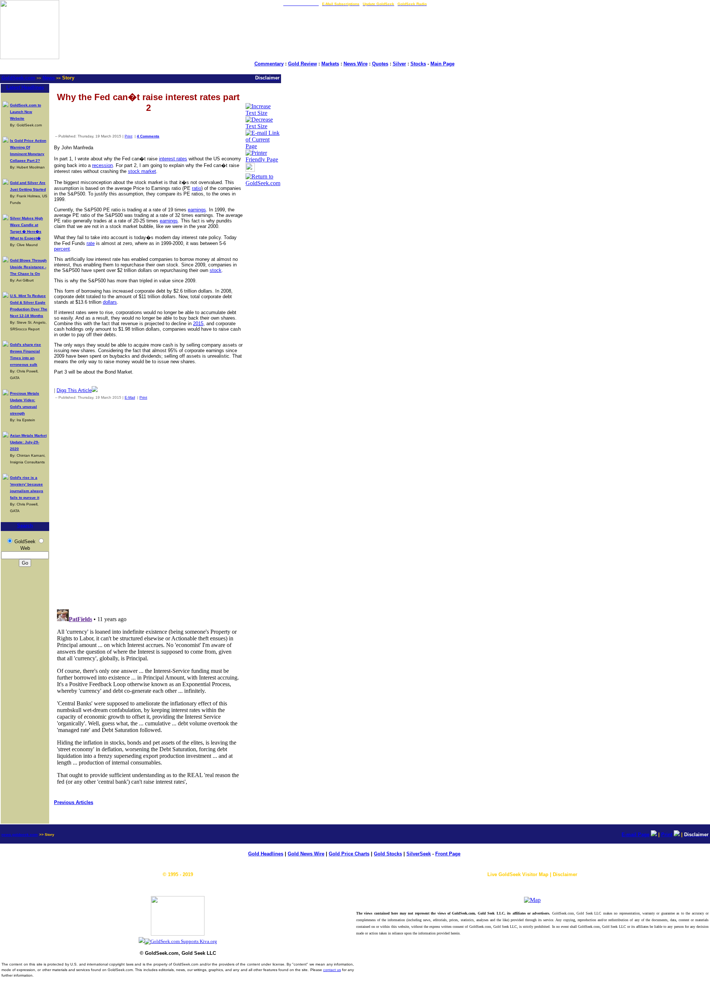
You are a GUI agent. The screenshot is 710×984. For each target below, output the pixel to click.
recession (102, 165)
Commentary (269, 64)
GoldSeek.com (18, 78)
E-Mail (130, 397)
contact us (332, 970)
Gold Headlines (265, 854)
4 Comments (148, 136)
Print (128, 136)
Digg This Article (74, 390)
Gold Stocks (388, 854)
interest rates (173, 158)
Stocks (418, 64)
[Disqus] (148, 503)
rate (91, 243)
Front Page (447, 854)
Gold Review (302, 64)
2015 (198, 323)
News (49, 78)
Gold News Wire (306, 854)
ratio (196, 188)
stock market (142, 171)
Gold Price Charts (349, 854)
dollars (110, 302)
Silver (399, 64)
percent (62, 249)
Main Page (442, 64)
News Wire (356, 64)
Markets (330, 64)
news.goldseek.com (19, 835)
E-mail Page (635, 834)
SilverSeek (418, 854)
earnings (197, 209)
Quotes (380, 64)
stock (216, 270)
